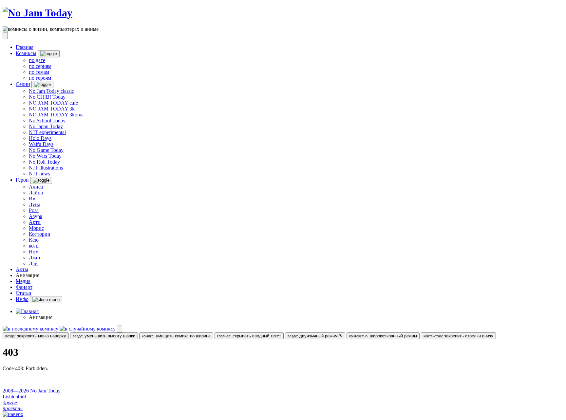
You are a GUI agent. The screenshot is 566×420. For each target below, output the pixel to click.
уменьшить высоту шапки (104, 335)
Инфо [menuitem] (22, 299)
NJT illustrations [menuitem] (46, 167)
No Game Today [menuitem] (46, 150)
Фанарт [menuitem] (24, 287)
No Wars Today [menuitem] (45, 156)
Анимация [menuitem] (27, 275)
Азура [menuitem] (35, 216)
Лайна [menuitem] (36, 192)
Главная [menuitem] (24, 47)
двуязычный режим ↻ (315, 335)
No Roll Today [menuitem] (44, 162)
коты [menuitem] (34, 246)
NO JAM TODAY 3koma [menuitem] (56, 114)
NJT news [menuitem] (39, 173)
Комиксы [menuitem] (26, 53)
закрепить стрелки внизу (458, 335)
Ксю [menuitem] (34, 240)
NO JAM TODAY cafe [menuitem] (53, 103)
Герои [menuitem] (22, 180)
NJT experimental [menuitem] (47, 132)
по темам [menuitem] (39, 72)
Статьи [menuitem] (23, 293)
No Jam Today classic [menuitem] (51, 91)
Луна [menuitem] (34, 204)
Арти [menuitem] (35, 222)
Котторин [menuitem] (39, 234)
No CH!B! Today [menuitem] (47, 97)
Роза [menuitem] (34, 210)
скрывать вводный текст (249, 335)
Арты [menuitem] (22, 269)
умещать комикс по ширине (176, 335)
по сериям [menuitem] (40, 66)
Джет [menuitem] (35, 257)
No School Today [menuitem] (47, 120)
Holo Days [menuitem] (40, 138)
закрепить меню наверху (35, 335)
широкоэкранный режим (383, 335)
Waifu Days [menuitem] (41, 144)
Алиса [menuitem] (36, 187)
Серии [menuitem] (23, 84)
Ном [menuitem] (34, 251)
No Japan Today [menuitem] (46, 126)
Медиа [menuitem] (23, 281)
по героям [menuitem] (40, 78)
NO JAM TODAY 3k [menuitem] (52, 108)
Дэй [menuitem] (33, 263)
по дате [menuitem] (37, 60)
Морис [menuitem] (36, 228)
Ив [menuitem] (32, 198)
